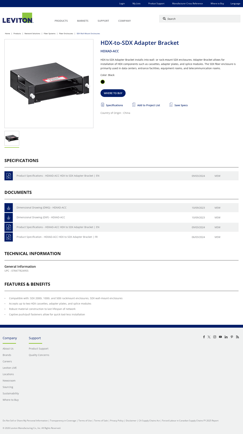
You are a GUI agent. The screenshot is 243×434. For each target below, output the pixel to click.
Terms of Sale (101, 420)
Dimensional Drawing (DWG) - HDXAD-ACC (42, 207)
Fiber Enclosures (66, 33)
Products (17, 33)
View (217, 176)
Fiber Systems (50, 33)
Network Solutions (32, 33)
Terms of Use (85, 420)
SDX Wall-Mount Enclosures (88, 33)
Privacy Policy (116, 420)
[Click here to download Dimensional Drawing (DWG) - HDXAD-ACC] (8, 207)
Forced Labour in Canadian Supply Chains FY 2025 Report (190, 420)
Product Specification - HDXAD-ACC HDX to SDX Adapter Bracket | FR (57, 237)
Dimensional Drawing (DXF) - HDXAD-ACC (41, 217)
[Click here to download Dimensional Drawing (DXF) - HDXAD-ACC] (8, 217)
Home (7, 33)
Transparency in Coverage (63, 420)
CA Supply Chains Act (149, 420)
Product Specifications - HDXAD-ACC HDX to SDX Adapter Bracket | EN (58, 175)
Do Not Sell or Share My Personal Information (25, 420)
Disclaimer (131, 420)
